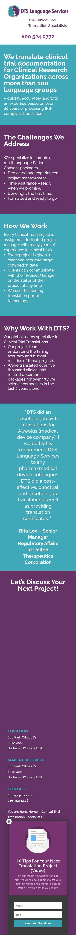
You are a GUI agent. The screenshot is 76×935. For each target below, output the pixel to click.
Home (33, 811)
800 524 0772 (38, 36)
